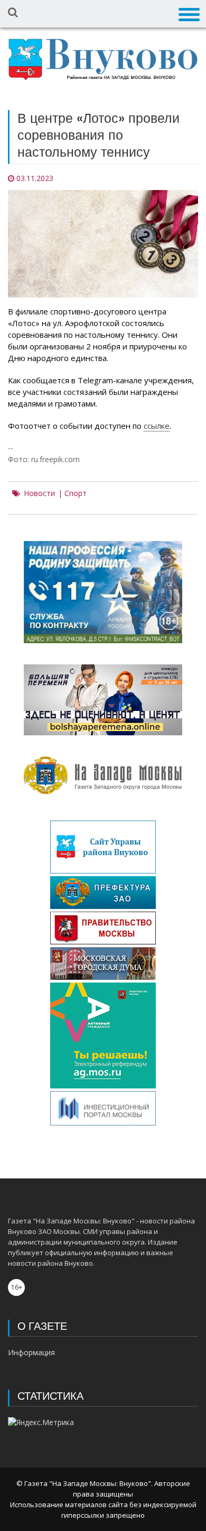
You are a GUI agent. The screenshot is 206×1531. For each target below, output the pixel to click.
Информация (31, 1352)
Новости (39, 493)
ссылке (157, 425)
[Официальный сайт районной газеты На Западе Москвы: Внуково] (103, 59)
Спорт (75, 493)
